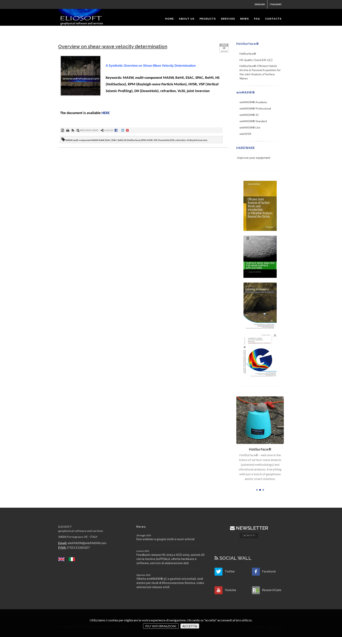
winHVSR (245, 133)
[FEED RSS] (73, 130)
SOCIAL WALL (234, 558)
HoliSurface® (247, 44)
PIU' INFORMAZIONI (160, 626)
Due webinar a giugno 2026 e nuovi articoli (165, 539)
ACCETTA (189, 626)
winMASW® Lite (249, 127)
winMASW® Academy (253, 102)
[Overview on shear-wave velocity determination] (80, 76)
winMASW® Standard (253, 121)
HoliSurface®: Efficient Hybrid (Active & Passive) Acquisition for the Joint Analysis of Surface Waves (260, 72)
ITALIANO (275, 4)
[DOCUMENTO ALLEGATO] (62, 130)
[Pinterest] (127, 130)
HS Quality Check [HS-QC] (255, 60)
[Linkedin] (122, 130)
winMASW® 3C (249, 114)
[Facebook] (116, 130)
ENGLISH (260, 4)
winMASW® (245, 92)
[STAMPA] (68, 130)
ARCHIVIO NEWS (89, 130)
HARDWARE (245, 148)
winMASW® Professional (255, 108)
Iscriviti (249, 535)
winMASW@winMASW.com (86, 543)
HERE (106, 113)
